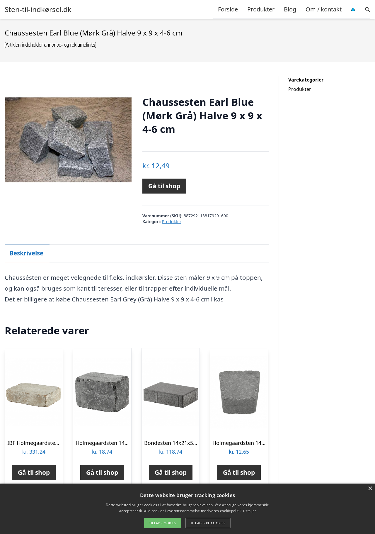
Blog (290, 9)
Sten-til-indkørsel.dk (38, 9)
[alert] (187, 509)
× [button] (370, 488)
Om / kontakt (324, 9)
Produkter (261, 9)
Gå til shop (164, 186)
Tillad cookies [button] (162, 523)
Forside (228, 9)
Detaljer (249, 510)
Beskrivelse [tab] (26, 253)
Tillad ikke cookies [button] (208, 523)
